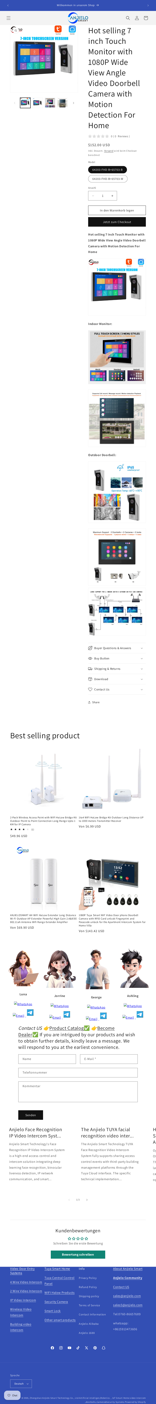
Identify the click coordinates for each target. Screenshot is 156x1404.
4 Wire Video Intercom (26, 1282)
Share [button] (96, 702)
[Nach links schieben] (14, 103)
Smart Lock (52, 1311)
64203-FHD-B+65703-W (107, 179)
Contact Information (92, 1314)
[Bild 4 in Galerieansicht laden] (62, 103)
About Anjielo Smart (127, 1269)
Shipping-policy (89, 1296)
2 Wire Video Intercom (26, 1291)
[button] (8, 18)
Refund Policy (88, 1287)
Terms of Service (89, 1305)
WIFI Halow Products (59, 1292)
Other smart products (60, 1320)
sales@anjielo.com (127, 1296)
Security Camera (56, 1302)
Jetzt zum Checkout (117, 222)
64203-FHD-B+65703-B (107, 169)
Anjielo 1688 (87, 1333)
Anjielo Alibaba (89, 1324)
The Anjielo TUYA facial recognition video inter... (107, 1132)
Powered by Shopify (135, 1402)
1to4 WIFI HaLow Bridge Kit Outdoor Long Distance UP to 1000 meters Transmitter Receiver (111, 819)
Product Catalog (66, 1028)
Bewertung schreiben (78, 1254)
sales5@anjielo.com (128, 1305)
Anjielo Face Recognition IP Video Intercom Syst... (35, 1132)
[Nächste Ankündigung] (148, 5)
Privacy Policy (87, 1278)
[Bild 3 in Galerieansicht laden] (50, 103)
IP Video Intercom (23, 1300)
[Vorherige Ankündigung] (7, 5)
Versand (109, 150)
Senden (30, 1115)
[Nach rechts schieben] (73, 103)
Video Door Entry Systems (22, 1271)
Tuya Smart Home (57, 1269)
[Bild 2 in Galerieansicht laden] (37, 103)
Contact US (121, 1287)
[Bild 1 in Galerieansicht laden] (25, 103)
